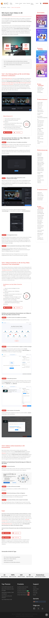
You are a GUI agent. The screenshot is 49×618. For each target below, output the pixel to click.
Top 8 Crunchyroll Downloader (40, 231)
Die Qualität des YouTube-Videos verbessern (40, 125)
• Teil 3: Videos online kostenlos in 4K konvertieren (13, 64)
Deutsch (36, 601)
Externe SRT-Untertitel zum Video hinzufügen (40, 194)
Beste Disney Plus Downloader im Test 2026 (40, 227)
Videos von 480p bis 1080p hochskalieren (40, 130)
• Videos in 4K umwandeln (8, 560)
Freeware (24, 3)
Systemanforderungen (6, 146)
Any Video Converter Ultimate (22, 586)
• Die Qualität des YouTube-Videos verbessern (12, 562)
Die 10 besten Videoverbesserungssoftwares (42, 117)
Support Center (36, 588)
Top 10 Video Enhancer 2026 (7, 599)
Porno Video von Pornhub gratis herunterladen (40, 198)
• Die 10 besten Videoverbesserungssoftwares (12, 557)
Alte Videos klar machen (40, 114)
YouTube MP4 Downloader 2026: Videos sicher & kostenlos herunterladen (40, 90)
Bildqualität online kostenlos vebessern (40, 181)
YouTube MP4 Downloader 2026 (7, 586)
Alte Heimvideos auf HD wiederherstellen (40, 137)
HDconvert (4, 453)
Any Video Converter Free (7, 270)
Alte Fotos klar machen (39, 173)
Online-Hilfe (35, 592)
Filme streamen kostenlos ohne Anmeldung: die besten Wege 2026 (40, 211)
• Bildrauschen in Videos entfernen (10, 558)
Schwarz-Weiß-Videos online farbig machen (40, 104)
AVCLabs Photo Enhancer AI (22, 592)
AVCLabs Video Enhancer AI (7, 78)
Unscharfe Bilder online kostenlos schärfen (40, 177)
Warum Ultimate (32, 4)
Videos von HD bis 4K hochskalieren (40, 133)
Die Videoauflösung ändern (40, 142)
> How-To (8, 7)
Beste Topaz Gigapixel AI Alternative (39, 154)
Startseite (16, 3)
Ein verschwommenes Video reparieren (40, 121)
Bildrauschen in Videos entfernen (40, 110)
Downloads (28, 3)
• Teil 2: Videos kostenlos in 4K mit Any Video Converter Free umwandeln (17, 62)
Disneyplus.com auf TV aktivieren (40, 238)
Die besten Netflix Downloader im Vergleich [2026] (40, 217)
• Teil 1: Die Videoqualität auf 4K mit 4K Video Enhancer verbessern (16, 61)
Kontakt (34, 594)
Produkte (20, 3)
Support (37, 3)
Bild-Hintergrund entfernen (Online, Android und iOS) (40, 169)
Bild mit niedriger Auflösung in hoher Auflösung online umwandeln (40, 164)
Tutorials (34, 586)
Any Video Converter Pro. (21, 588)
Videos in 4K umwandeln (39, 107)
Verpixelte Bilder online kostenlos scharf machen (40, 159)
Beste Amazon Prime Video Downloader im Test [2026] (40, 221)
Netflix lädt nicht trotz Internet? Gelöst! (40, 235)
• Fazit (5, 66)
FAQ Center (35, 590)
